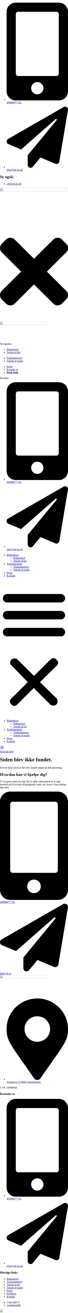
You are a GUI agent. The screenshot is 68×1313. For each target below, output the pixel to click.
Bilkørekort (12, 555)
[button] (34, 648)
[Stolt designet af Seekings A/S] (1, 1311)
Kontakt (11, 575)
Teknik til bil (19, 561)
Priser (10, 572)
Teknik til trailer (21, 569)
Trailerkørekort (14, 564)
